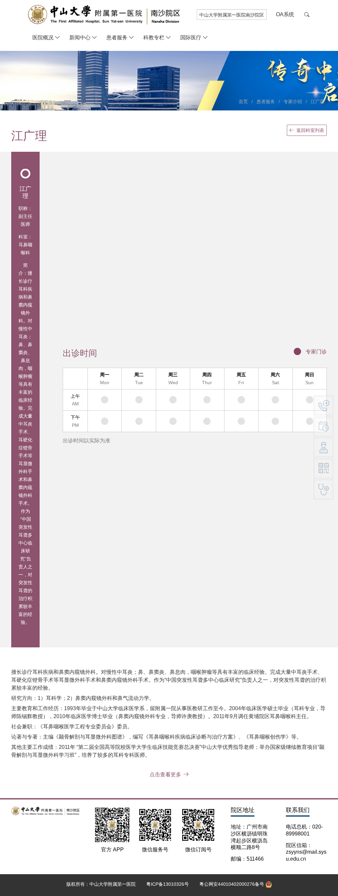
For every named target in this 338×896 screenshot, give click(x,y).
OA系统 (285, 14)
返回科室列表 (310, 130)
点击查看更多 (165, 774)
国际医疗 (190, 37)
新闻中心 (79, 37)
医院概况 (42, 37)
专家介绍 (293, 101)
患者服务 (116, 37)
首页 (243, 101)
